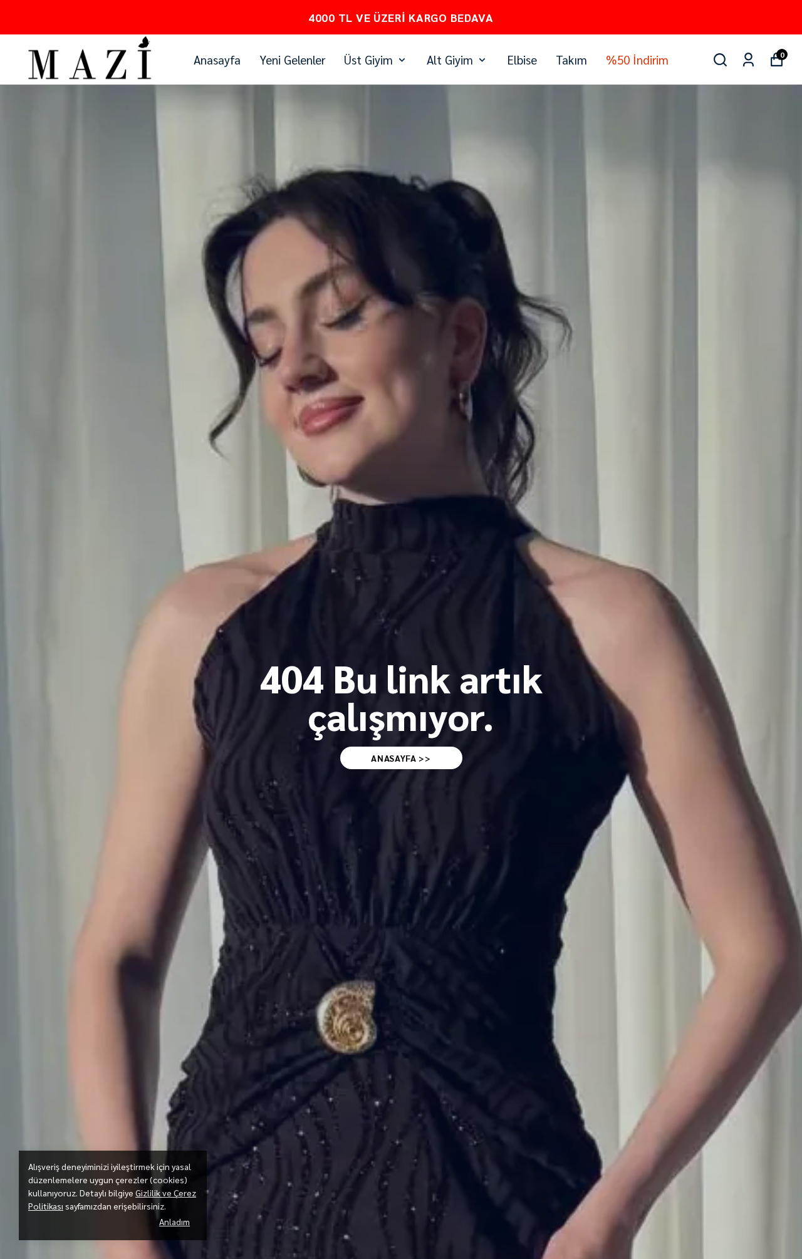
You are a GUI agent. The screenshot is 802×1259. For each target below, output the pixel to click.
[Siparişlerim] (748, 60)
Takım (571, 59)
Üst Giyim (368, 59)
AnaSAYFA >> (401, 758)
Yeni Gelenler (292, 59)
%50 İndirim (637, 59)
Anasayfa (217, 59)
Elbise (522, 59)
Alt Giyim (450, 59)
